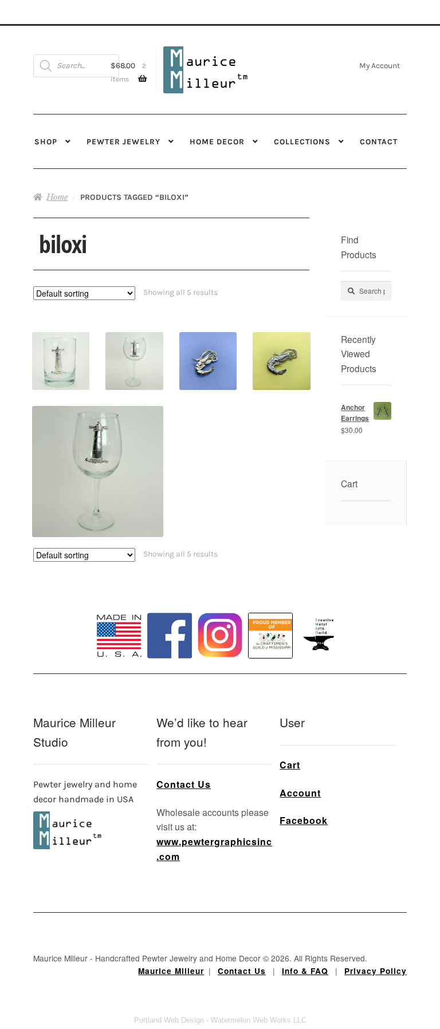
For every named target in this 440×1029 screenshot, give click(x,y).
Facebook (304, 820)
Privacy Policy (375, 970)
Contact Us (183, 784)
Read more (134, 349)
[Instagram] (220, 635)
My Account (379, 65)
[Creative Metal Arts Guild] (320, 635)
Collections (302, 141)
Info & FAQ (305, 970)
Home (57, 197)
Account (300, 792)
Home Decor (217, 141)
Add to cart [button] (61, 349)
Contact (379, 141)
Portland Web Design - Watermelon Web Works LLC (220, 1020)
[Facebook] (169, 636)
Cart (290, 764)
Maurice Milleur (171, 970)
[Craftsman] (270, 636)
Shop (45, 141)
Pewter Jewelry (123, 141)
